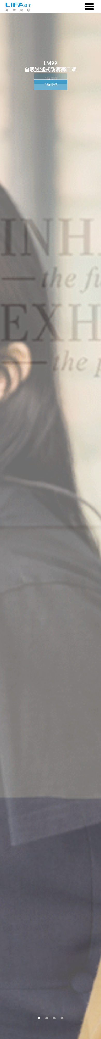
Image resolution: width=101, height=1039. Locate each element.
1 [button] (39, 1018)
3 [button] (54, 1018)
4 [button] (62, 1018)
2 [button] (46, 1018)
